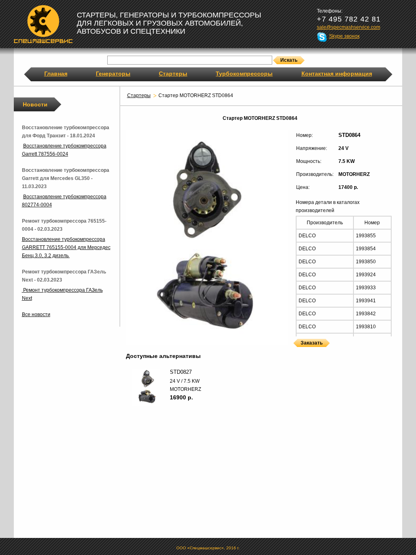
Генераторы (113, 73)
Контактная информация (336, 73)
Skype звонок (344, 36)
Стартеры (173, 73)
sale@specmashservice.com (348, 27)
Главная (55, 73)
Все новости (36, 314)
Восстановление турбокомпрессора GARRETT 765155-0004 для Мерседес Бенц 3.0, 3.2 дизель (66, 247)
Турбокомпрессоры (244, 73)
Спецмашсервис (43, 24)
